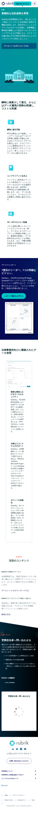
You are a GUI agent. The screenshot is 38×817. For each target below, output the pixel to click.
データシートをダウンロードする (16, 46)
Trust (33, 800)
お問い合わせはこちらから (19, 761)
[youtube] (25, 749)
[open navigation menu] (34, 4)
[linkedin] (13, 749)
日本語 (5, 785)
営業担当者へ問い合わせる (22, 4)
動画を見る (6, 614)
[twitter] (17, 749)
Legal (6, 795)
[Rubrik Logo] (8, 4)
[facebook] (21, 749)
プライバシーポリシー (19, 795)
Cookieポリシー (22, 800)
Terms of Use (8, 800)
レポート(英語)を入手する (13, 296)
